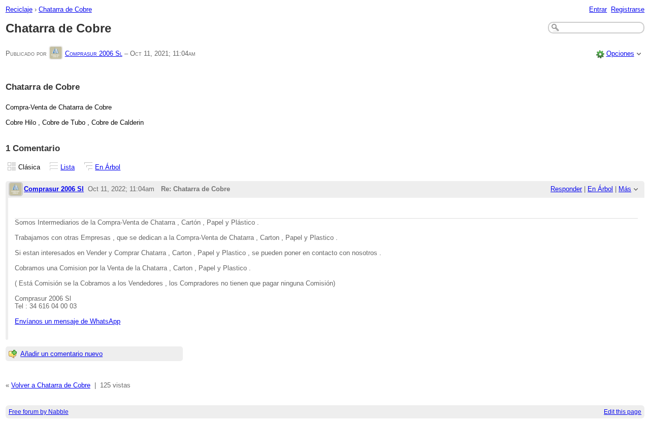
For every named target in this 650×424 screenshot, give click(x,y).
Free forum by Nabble (39, 411)
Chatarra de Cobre (65, 9)
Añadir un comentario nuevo (61, 354)
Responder (566, 189)
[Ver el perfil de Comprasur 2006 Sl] (56, 53)
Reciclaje (19, 9)
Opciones (620, 53)
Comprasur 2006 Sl (93, 53)
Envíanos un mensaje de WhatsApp (67, 321)
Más (625, 189)
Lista (67, 167)
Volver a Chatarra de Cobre (50, 385)
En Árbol (107, 167)
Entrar (598, 9)
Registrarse (627, 9)
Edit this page (622, 411)
